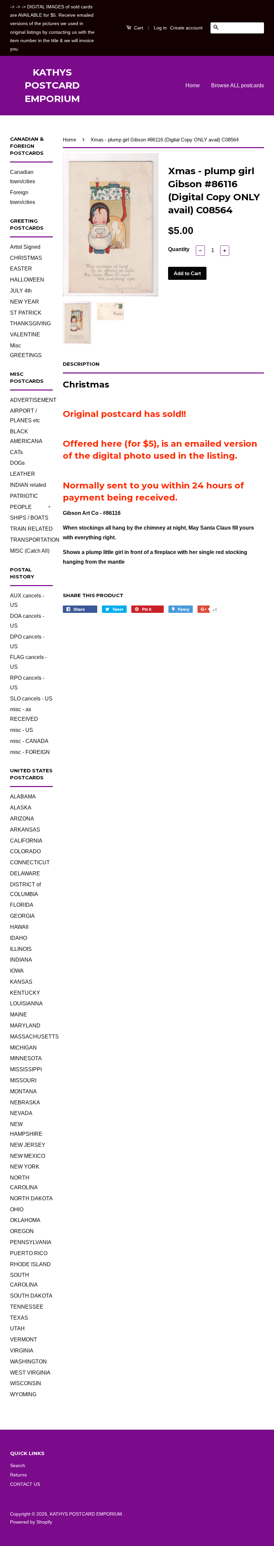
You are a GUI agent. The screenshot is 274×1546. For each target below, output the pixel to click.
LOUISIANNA (26, 1003)
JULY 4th (21, 291)
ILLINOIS (21, 949)
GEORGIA (22, 916)
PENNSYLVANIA (30, 1242)
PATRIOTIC (24, 496)
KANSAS (21, 982)
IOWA (17, 971)
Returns (18, 1474)
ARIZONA (22, 818)
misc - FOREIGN (30, 752)
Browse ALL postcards (237, 85)
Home (192, 85)
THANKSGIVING (30, 323)
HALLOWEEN (27, 280)
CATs (16, 452)
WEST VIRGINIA (30, 1372)
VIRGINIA (21, 1350)
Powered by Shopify (31, 1522)
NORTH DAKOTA (31, 1198)
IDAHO (18, 938)
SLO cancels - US (31, 698)
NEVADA (21, 1113)
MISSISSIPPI (26, 1069)
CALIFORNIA (26, 841)
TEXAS (19, 1318)
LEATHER (22, 474)
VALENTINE (25, 334)
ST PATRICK (25, 313)
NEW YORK (24, 1167)
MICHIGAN (23, 1048)
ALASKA (20, 807)
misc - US (21, 730)
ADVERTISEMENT (33, 400)
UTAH (17, 1328)
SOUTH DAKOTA (31, 1296)
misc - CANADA (29, 741)
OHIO (16, 1209)
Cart (138, 27)
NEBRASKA (25, 1102)
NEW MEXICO (27, 1156)
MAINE (18, 1014)
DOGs (17, 463)
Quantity (178, 249)
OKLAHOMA (25, 1220)
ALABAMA (23, 796)
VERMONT (23, 1339)
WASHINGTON (28, 1361)
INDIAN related (28, 485)
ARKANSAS (25, 830)
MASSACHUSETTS (34, 1036)
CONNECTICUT (30, 862)
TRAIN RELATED (31, 529)
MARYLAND (25, 1025)
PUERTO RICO (28, 1253)
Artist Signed (25, 247)
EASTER (21, 268)
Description (81, 364)
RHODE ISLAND (30, 1264)
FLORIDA (21, 905)
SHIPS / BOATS (29, 518)
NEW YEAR (24, 302)
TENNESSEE (26, 1307)
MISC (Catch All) (29, 551)
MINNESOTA (26, 1058)
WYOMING (23, 1394)
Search (17, 1465)
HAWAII (19, 927)
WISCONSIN (25, 1383)
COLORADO (25, 851)
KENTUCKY (25, 993)
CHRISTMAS (26, 258)
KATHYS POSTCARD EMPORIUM (52, 85)
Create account (186, 27)
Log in (160, 27)
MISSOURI (23, 1080)
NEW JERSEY (27, 1145)
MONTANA (23, 1091)
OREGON (22, 1231)
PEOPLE (21, 507)
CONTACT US (25, 1484)
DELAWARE (25, 873)
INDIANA (21, 960)
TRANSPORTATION (34, 540)
